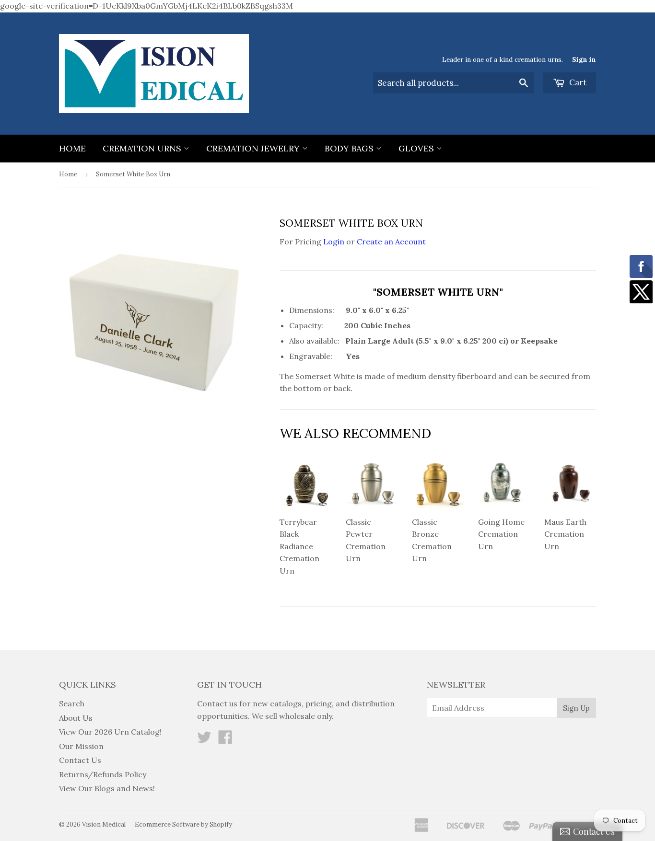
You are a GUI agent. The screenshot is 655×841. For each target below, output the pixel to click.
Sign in (584, 59)
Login (333, 241)
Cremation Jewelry (254, 148)
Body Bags (350, 148)
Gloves (417, 148)
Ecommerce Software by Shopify (183, 824)
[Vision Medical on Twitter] (204, 740)
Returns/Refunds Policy (102, 774)
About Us (76, 718)
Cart (576, 82)
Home (72, 148)
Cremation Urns (143, 148)
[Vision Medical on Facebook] (225, 740)
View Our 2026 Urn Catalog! (110, 732)
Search (71, 703)
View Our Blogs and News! (107, 788)
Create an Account (391, 241)
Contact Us (80, 760)
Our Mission (81, 746)
